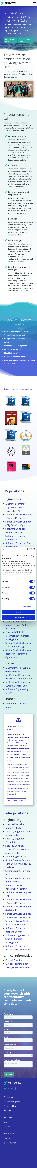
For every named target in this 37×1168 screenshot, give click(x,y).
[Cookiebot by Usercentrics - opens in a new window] (26, 549)
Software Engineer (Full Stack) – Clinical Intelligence (17, 939)
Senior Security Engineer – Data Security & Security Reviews (19, 863)
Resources (8, 1118)
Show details (26, 606)
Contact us (8, 1138)
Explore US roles (9, 40)
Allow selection (18, 617)
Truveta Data (9, 1097)
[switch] (32, 587)
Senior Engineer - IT (15, 856)
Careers (7, 1127)
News (6, 1122)
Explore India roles (25, 40)
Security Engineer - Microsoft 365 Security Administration (17, 849)
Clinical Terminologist (16, 960)
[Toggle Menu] (34, 3)
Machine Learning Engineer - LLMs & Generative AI (14, 507)
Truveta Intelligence (12, 1101)
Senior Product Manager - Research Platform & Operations (19, 653)
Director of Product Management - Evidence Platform (18, 625)
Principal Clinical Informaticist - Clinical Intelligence (17, 636)
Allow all (18, 612)
